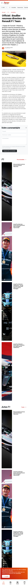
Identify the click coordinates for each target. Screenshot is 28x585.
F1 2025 (3, 7)
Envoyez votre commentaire (10, 150)
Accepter (6, 576)
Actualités (14, 7)
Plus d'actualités (21, 159)
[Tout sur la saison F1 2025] (9, 7)
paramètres (18, 573)
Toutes (23, 407)
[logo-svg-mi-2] (6, 3)
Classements (20, 7)
